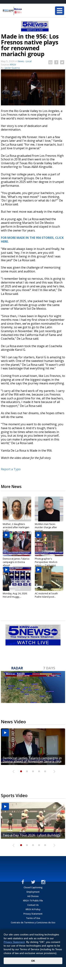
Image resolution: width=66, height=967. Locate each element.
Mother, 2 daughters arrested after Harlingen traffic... (16, 527)
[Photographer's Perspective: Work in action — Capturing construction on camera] (49, 543)
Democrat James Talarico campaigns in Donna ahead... (16, 562)
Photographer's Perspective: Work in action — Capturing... (46, 562)
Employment (33, 891)
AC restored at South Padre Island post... (46, 595)
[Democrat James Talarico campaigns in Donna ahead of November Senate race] (17, 543)
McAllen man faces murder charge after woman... (46, 527)
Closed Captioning (33, 887)
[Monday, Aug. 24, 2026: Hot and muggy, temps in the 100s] (17, 578)
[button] (33, 87)
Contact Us (33, 905)
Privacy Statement (33, 913)
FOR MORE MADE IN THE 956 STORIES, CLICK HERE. (32, 240)
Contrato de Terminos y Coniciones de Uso (33, 922)
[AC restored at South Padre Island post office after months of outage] (49, 578)
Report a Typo (11, 469)
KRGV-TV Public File (33, 900)
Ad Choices (33, 896)
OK (33, 960)
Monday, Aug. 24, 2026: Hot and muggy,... (15, 595)
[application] (33, 87)
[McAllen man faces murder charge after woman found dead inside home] (49, 509)
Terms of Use (33, 918)
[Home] (25, 11)
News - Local (25, 61)
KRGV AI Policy (33, 909)
